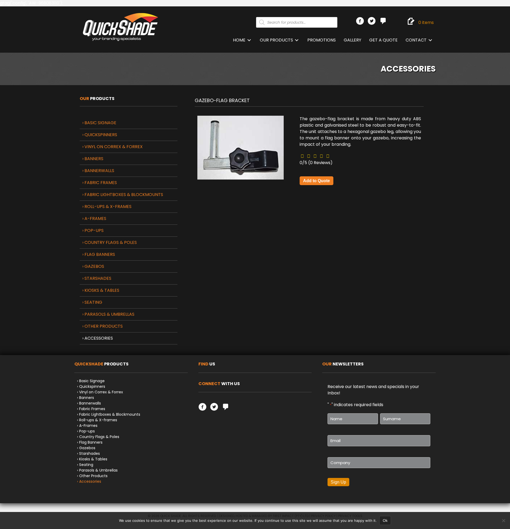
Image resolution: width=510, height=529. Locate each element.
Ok (385, 520)
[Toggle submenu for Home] (249, 40)
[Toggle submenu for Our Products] (297, 40)
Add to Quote (316, 180)
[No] (503, 520)
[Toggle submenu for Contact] (430, 40)
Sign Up (338, 482)
